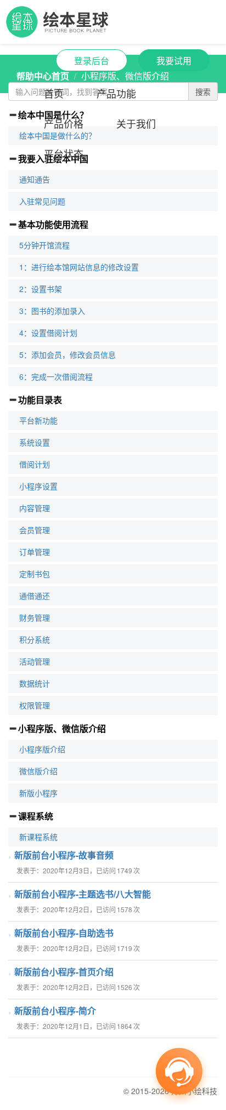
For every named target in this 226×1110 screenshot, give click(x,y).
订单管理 (34, 551)
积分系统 (34, 639)
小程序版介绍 (42, 748)
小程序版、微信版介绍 (62, 728)
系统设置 (34, 442)
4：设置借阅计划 (48, 332)
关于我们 (136, 123)
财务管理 (34, 617)
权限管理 (34, 705)
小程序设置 (38, 485)
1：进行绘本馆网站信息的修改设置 (79, 266)
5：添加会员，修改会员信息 (67, 354)
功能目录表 (40, 399)
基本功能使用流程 (53, 224)
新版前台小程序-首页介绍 (64, 971)
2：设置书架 (40, 288)
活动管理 (34, 661)
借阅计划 (34, 464)
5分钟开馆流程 (44, 244)
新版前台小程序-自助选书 (64, 932)
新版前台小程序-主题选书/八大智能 (82, 894)
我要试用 (173, 60)
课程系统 (35, 816)
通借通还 (34, 595)
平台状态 (63, 153)
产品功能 (116, 93)
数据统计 (34, 683)
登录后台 (91, 60)
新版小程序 (38, 792)
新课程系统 (38, 836)
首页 (54, 93)
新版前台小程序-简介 (55, 1010)
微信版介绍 (38, 770)
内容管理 (34, 507)
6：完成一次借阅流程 (56, 376)
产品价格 (63, 123)
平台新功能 (38, 420)
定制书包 (34, 573)
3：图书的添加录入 (52, 310)
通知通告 (34, 179)
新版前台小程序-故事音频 (64, 855)
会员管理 (34, 529)
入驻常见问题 (42, 201)
